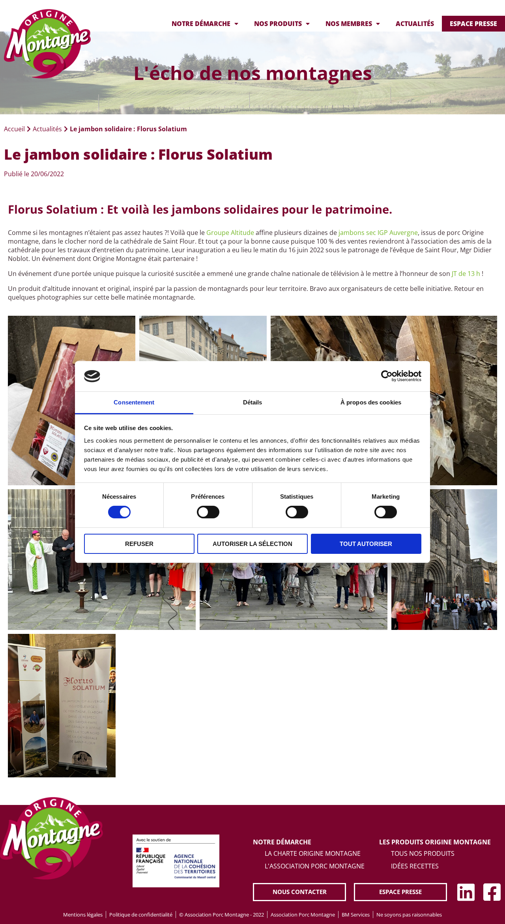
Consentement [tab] (134, 402)
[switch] (208, 512)
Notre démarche (201, 23)
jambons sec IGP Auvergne (378, 232)
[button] (299, 892)
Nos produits (278, 23)
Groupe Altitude (230, 232)
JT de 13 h (466, 273)
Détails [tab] (252, 402)
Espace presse (473, 23)
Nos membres (348, 23)
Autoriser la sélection (252, 543)
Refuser (139, 543)
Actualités (415, 23)
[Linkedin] (466, 892)
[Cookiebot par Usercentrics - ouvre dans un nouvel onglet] (386, 376)
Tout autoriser (366, 543)
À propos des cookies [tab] (370, 402)
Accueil (14, 129)
